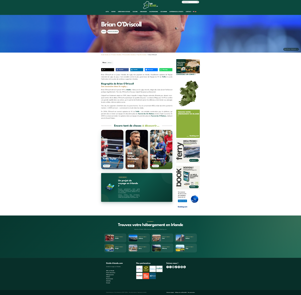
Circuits (108, 282)
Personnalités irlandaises (129, 54)
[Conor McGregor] (137, 149)
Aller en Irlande (110, 270)
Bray (105, 155)
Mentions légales (170, 292)
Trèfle (164, 77)
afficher (109, 62)
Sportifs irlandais (113, 31)
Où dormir (163, 11)
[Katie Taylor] (112, 149)
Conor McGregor (133, 157)
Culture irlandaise (117, 54)
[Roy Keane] (161, 149)
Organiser (143, 11)
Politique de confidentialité (181, 292)
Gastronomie (153, 11)
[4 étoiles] (109, 161)
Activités (108, 280)
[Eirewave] (139, 278)
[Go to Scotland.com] (153, 278)
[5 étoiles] (110, 161)
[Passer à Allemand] (196, 12)
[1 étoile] (104, 161)
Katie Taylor (109, 158)
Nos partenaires (191, 292)
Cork (154, 155)
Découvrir (106, 165)
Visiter (113, 11)
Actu (107, 11)
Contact (188, 11)
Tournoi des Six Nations (146, 113)
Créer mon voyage (124, 11)
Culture (135, 11)
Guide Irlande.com (106, 54)
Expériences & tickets (176, 11)
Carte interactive (110, 272)
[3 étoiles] (107, 161)
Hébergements (110, 274)
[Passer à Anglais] (193, 12)
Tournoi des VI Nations (158, 116)
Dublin (104, 31)
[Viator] (159, 271)
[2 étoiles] (105, 161)
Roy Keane (158, 158)
